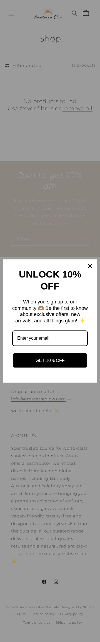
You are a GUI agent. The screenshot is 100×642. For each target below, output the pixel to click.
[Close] (90, 266)
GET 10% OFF (50, 360)
